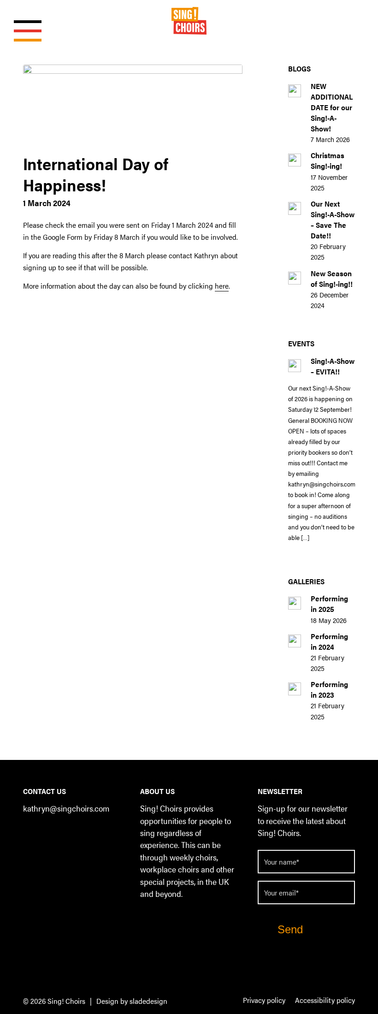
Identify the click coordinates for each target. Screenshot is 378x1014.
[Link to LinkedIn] (48, 833)
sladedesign (148, 1001)
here (222, 285)
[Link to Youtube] (85, 833)
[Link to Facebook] (29, 833)
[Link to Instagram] (66, 833)
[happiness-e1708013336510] (132, 106)
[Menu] (23, 21)
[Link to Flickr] (103, 833)
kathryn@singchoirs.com (66, 808)
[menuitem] (264, 1000)
